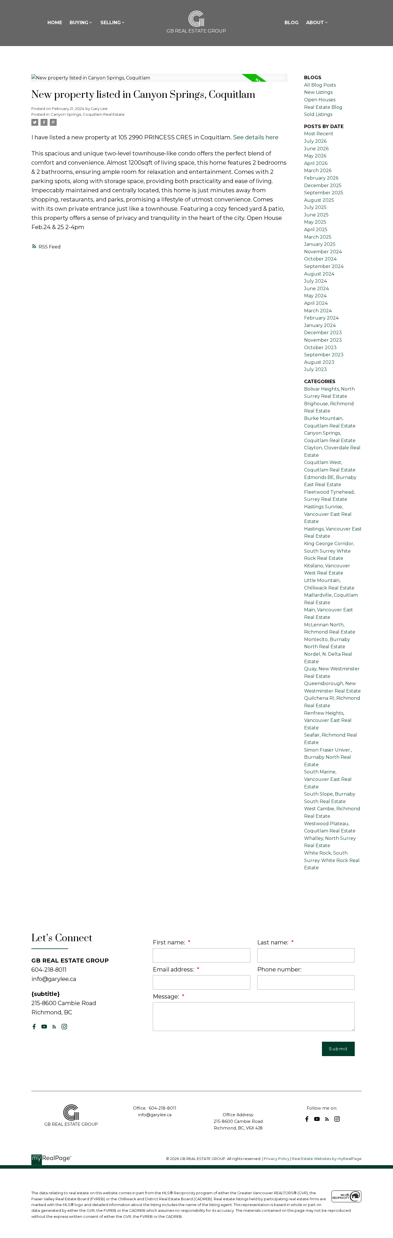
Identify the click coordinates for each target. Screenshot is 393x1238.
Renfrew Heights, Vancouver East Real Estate (328, 720)
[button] (34, 1026)
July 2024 (315, 281)
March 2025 (317, 237)
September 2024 (324, 266)
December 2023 (323, 332)
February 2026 (321, 178)
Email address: (174, 969)
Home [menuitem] (54, 22)
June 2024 (316, 288)
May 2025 (315, 222)
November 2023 (323, 340)
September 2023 (324, 354)
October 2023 (320, 347)
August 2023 (319, 362)
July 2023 (315, 369)
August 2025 (319, 200)
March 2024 (318, 310)
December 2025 (323, 185)
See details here (255, 137)
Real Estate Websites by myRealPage (327, 1159)
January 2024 (320, 325)
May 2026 (315, 156)
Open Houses (319, 99)
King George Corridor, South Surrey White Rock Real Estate (329, 551)
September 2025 (323, 192)
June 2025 (316, 215)
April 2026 (315, 163)
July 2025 (315, 207)
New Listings (318, 92)
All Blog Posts (320, 85)
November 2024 (323, 251)
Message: (166, 996)
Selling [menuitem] (110, 22)
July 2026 (315, 141)
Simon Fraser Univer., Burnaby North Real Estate (328, 757)
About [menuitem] (315, 22)
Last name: (273, 942)
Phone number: (279, 969)
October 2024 (320, 259)
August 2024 (319, 274)
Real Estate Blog (323, 107)
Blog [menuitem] (292, 22)
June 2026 (316, 148)
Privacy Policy (276, 1159)
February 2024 (321, 318)
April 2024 (316, 303)
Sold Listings (318, 114)
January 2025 (319, 244)
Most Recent (318, 133)
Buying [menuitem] (79, 22)
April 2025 (315, 229)
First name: (169, 942)
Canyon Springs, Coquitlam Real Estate (88, 114)
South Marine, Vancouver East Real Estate (328, 779)
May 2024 (315, 295)
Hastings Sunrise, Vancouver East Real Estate (328, 514)
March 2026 (317, 170)
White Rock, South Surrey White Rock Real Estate (332, 860)
